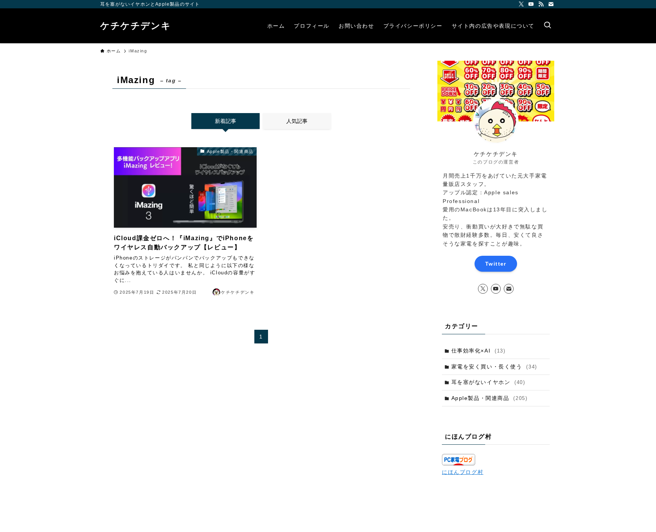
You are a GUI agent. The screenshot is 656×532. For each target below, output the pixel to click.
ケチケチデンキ (135, 25)
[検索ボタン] (547, 25)
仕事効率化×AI (478, 351)
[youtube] (531, 4)
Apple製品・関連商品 (489, 398)
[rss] (541, 4)
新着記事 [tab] (225, 121)
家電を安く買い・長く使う (494, 367)
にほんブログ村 (462, 472)
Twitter (495, 264)
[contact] (551, 4)
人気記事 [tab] (297, 121)
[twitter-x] (521, 4)
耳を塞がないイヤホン (488, 382)
